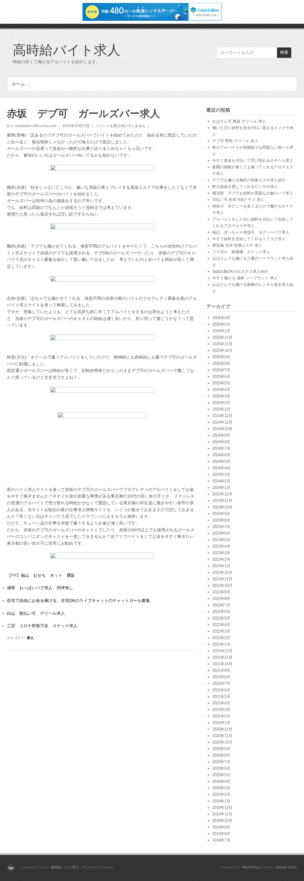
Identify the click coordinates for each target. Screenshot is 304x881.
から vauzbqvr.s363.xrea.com (31, 126)
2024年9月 (221, 435)
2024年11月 (222, 422)
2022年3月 (221, 631)
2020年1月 (221, 801)
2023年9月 (221, 513)
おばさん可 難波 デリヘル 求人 (239, 121)
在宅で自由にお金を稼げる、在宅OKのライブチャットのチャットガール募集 (78, 600)
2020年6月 (221, 768)
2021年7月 (221, 683)
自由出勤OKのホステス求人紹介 (240, 271)
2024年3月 (221, 474)
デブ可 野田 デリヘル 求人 (235, 141)
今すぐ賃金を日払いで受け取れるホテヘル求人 (252, 160)
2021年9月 (221, 670)
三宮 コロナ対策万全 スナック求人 (42, 625)
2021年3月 (221, 709)
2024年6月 (221, 455)
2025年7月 (221, 370)
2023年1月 (221, 566)
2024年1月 (221, 487)
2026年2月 (221, 324)
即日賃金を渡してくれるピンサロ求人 (245, 186)
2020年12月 (222, 729)
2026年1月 (221, 331)
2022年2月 (221, 638)
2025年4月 (221, 389)
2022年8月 (221, 598)
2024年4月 (221, 468)
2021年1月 (221, 722)
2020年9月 (221, 749)
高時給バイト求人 (67, 49)
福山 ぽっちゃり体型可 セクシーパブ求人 (250, 232)
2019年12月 (222, 807)
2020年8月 (221, 755)
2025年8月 (221, 363)
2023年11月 (222, 500)
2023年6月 (221, 533)
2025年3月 (221, 396)
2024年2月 (221, 481)
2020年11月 (222, 735)
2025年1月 (221, 409)
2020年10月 (222, 742)
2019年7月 (221, 840)
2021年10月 (222, 664)
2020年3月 (221, 788)
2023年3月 (221, 553)
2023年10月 (222, 507)
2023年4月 (221, 546)
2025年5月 (221, 383)
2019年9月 (221, 827)
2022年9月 (221, 592)
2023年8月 (221, 520)
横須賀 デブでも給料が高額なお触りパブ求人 (252, 193)
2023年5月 (221, 540)
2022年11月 (222, 579)
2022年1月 (221, 644)
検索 (284, 52)
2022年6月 (221, 611)
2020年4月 (221, 781)
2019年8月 (221, 833)
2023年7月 (221, 527)
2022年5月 (221, 618)
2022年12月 (222, 572)
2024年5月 (221, 461)
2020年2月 (221, 794)
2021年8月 (221, 677)
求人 (30, 638)
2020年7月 (221, 762)
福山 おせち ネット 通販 (48, 575)
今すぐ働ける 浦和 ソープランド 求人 (245, 278)
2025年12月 (222, 337)
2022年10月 (222, 585)
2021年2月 (221, 716)
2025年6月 (221, 376)
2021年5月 (221, 696)
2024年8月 (221, 442)
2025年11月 (222, 344)
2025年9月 (221, 357)
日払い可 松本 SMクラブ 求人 (238, 199)
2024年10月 (222, 429)
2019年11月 (222, 814)
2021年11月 (222, 657)
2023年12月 (222, 494)
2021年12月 (222, 651)
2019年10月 (222, 820)
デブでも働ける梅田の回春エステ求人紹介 (249, 180)
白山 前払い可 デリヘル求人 (36, 613)
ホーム (18, 83)
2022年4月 (221, 624)
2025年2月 (221, 402)
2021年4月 (221, 703)
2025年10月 (222, 350)
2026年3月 (221, 318)
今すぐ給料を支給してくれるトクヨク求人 (249, 239)
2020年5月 (221, 775)
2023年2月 (221, 559)
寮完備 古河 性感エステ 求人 (237, 245)
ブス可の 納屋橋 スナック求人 (241, 252)
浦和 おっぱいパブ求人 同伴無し (40, 587)
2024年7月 (221, 448)
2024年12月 (222, 415)
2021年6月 (221, 690)
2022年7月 (221, 605)
